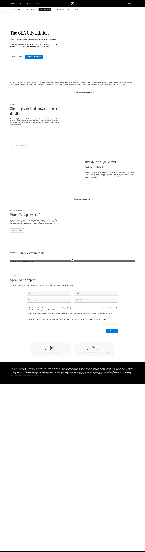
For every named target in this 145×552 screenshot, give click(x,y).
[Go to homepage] (72, 3)
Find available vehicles (34, 57)
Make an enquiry (17, 57)
